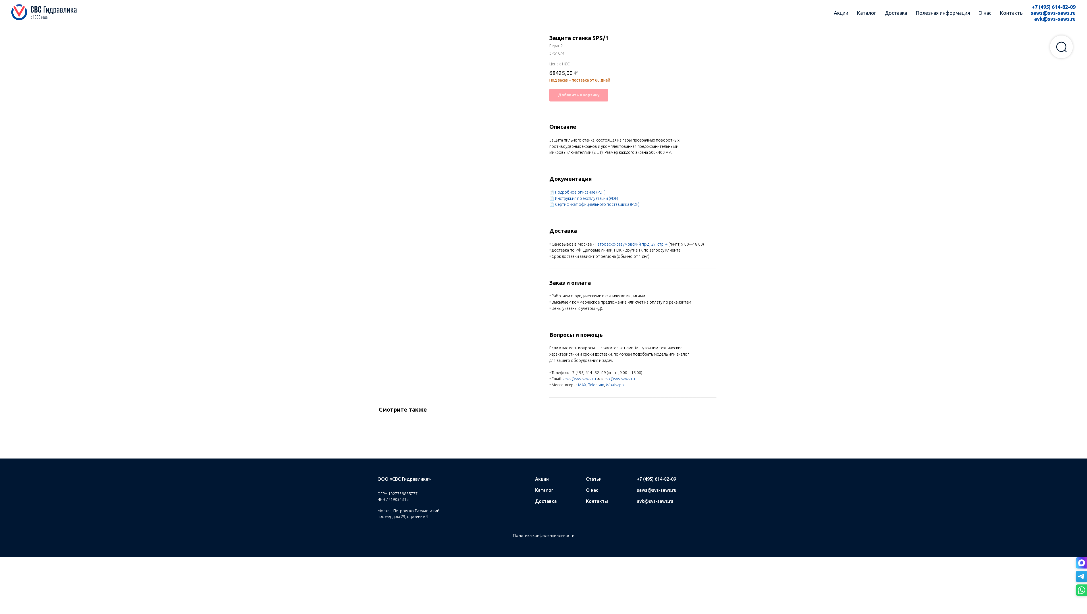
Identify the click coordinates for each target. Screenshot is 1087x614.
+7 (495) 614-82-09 (1054, 7)
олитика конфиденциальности (545, 535)
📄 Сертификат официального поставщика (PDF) (594, 204)
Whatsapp (615, 385)
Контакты (1012, 13)
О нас (984, 13)
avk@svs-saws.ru (1055, 19)
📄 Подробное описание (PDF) (577, 192)
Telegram (596, 385)
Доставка (896, 13)
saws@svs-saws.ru (1053, 13)
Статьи (594, 479)
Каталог (866, 13)
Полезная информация (943, 13)
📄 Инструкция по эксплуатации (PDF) (583, 198)
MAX (582, 385)
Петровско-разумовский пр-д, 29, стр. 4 (631, 244)
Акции (841, 13)
